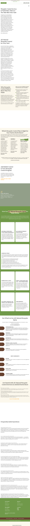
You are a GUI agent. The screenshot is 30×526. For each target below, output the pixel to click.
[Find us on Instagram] (6, 514)
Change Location (15, 1)
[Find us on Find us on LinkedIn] (7, 514)
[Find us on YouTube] (9, 514)
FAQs (18, 509)
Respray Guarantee (7, 510)
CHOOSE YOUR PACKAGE (15, 160)
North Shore (18, 0)
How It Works (6, 508)
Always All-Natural (7, 509)
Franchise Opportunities (9, 518)
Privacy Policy (15, 518)
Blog (18, 508)
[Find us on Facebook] (5, 514)
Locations (19, 507)
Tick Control (6, 502)
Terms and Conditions (21, 518)
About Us (18, 501)
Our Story (18, 502)
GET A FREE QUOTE (15, 414)
